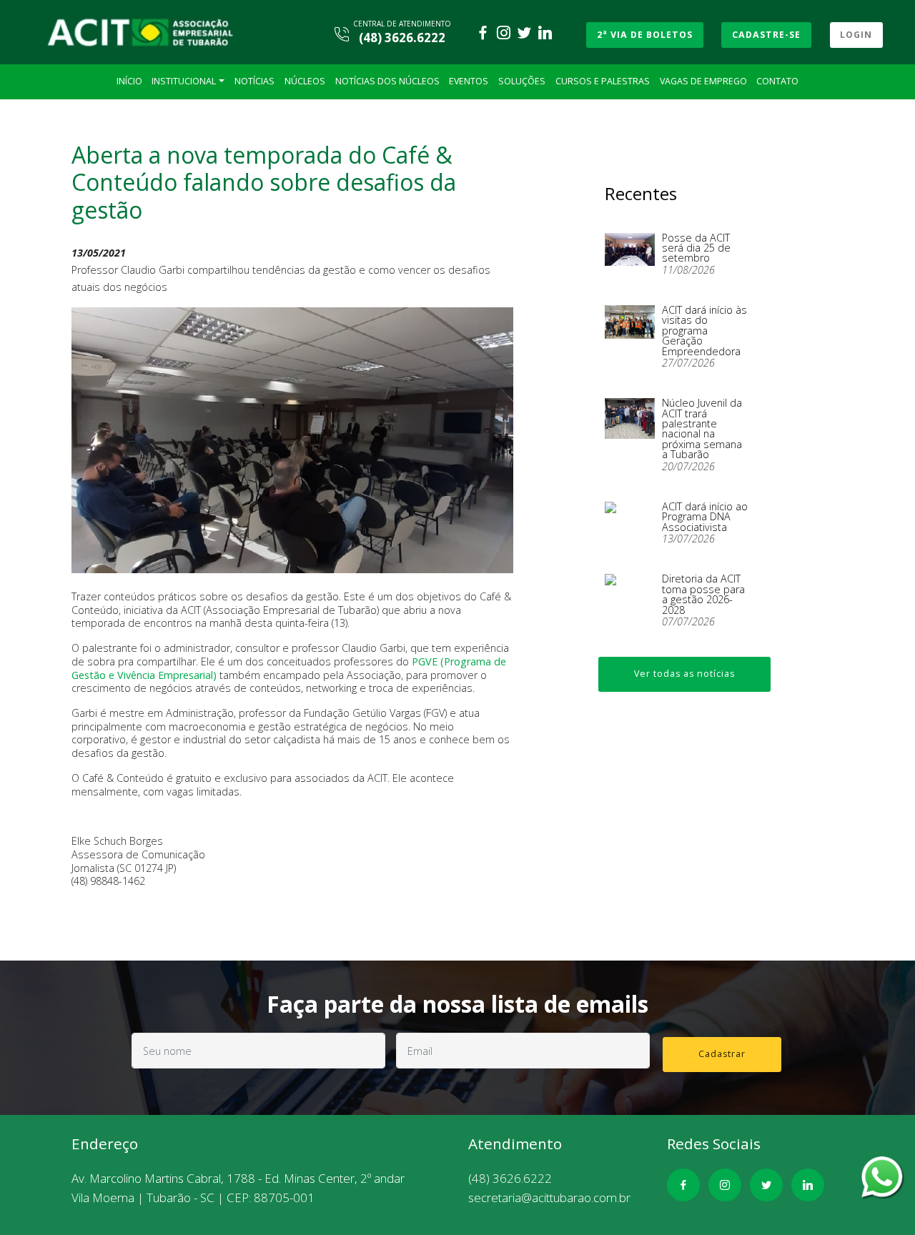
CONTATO (777, 81)
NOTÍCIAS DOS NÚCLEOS (387, 81)
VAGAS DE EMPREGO (703, 81)
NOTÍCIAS (254, 81)
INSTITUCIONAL (184, 81)
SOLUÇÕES (521, 81)
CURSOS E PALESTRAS (602, 81)
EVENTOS (468, 81)
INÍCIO (129, 81)
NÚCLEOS (305, 81)
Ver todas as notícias (684, 674)
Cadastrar (722, 1054)
